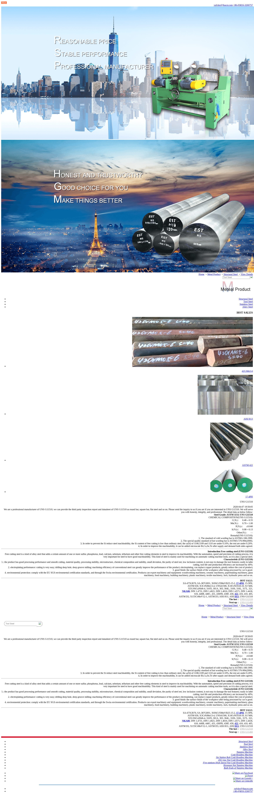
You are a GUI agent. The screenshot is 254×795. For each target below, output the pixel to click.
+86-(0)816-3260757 (243, 5)
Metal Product (213, 274)
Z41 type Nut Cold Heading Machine (235, 760)
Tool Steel (248, 301)
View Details (247, 274)
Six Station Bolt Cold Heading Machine (234, 757)
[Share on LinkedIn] (243, 781)
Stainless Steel (246, 304)
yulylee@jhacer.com (223, 5)
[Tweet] (249, 775)
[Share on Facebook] (242, 773)
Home (201, 274)
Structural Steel (231, 274)
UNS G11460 (246, 602)
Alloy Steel (247, 307)
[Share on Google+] (243, 778)
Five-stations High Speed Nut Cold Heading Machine (228, 762)
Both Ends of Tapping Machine (238, 768)
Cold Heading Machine (242, 754)
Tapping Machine (245, 752)
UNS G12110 (246, 599)
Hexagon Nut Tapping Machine (238, 765)
